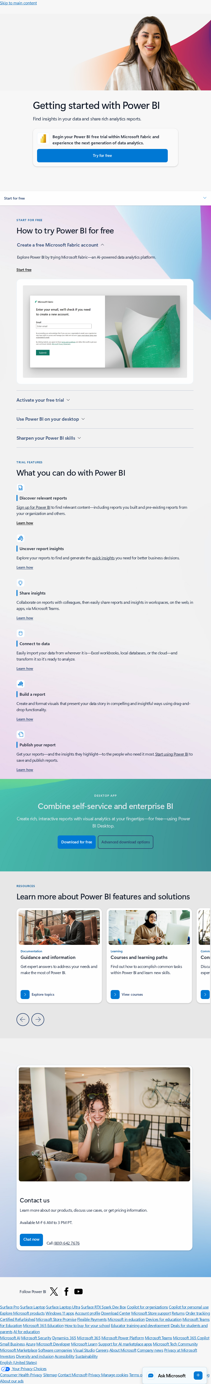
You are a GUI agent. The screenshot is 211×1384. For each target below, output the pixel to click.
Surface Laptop (32, 1307)
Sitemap (50, 1374)
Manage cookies (114, 1374)
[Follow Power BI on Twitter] (54, 1291)
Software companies (55, 1350)
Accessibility (65, 1356)
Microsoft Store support (151, 1313)
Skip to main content (18, 2)
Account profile (87, 1313)
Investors (7, 1356)
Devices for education (163, 1319)
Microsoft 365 (88, 1337)
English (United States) (18, 1362)
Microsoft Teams (158, 1337)
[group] (149, 955)
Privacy (94, 1374)
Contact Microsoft (72, 1374)
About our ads (12, 1380)
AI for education (26, 1331)
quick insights (103, 557)
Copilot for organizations (147, 1307)
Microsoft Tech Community (175, 1344)
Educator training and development (140, 1325)
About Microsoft (122, 1350)
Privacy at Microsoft (180, 1350)
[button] (105, 198)
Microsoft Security (36, 1337)
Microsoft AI (10, 1337)
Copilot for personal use (188, 1307)
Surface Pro (9, 1307)
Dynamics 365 (64, 1337)
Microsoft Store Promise (56, 1319)
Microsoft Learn (84, 1344)
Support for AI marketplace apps (125, 1344)
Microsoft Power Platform (122, 1337)
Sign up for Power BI (33, 507)
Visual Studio (84, 1350)
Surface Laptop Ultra (63, 1307)
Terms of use (139, 1374)
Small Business (12, 1344)
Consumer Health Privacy (21, 1374)
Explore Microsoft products (22, 1313)
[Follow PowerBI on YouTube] (78, 1291)
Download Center (115, 1313)
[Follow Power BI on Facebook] (66, 1291)
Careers (102, 1350)
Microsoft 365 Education (43, 1325)
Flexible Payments (92, 1319)
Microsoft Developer (53, 1344)
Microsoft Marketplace (18, 1350)
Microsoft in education (126, 1319)
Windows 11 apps (60, 1313)
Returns (178, 1313)
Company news (150, 1350)
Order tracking (198, 1313)
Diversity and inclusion (35, 1356)
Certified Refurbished (17, 1319)
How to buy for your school (87, 1325)
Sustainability (86, 1356)
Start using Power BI (171, 754)
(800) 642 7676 (67, 1243)
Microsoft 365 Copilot (191, 1337)
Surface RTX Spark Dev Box (103, 1307)
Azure (31, 1344)
